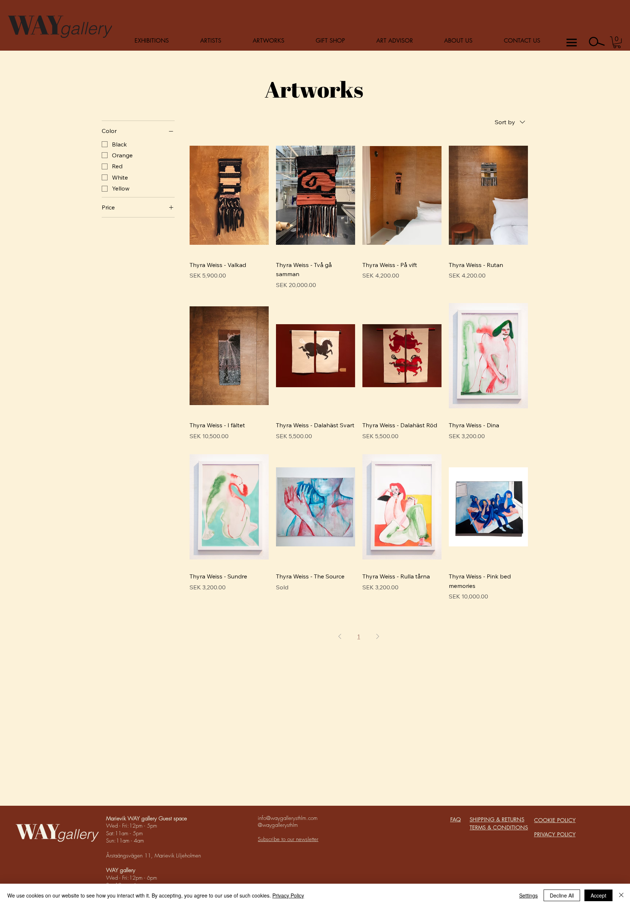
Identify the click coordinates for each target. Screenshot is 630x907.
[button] (617, 42)
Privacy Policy (288, 895)
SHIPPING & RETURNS (497, 819)
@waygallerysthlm (278, 825)
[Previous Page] (339, 636)
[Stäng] (621, 895)
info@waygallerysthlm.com (288, 818)
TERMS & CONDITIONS (499, 827)
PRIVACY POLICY (555, 834)
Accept (598, 895)
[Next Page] (377, 636)
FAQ (455, 819)
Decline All (562, 895)
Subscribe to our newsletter (288, 839)
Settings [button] (528, 895)
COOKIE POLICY (555, 820)
